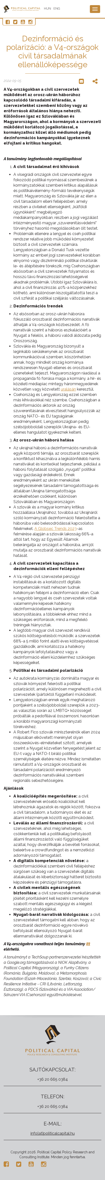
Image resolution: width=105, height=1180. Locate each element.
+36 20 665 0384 (52, 1079)
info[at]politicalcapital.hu (53, 1133)
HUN (47, 8)
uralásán (68, 389)
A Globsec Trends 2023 (55, 528)
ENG (56, 8)
